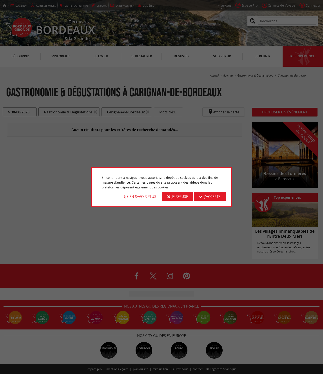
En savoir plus (142, 196)
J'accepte (212, 196)
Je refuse (180, 196)
